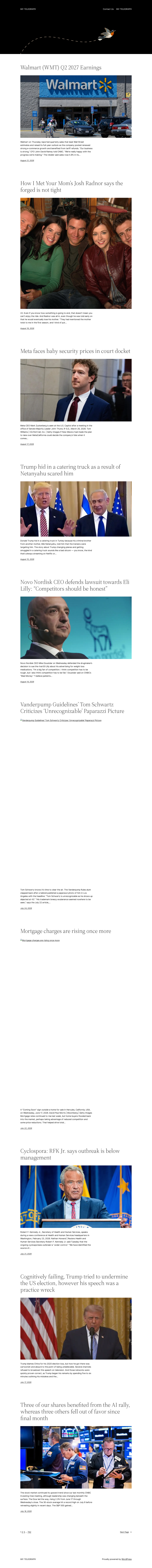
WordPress (127, 1559)
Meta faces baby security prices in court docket (75, 351)
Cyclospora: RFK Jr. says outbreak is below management (70, 1154)
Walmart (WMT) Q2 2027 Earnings (60, 67)
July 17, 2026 (25, 1382)
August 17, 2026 (27, 444)
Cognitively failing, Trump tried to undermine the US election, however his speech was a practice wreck (74, 1283)
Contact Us (108, 9)
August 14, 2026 (27, 682)
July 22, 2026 (26, 1128)
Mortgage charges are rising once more (65, 931)
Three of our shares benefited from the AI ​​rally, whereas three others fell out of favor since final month (75, 1411)
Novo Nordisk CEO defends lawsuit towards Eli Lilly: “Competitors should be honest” (74, 585)
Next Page (126, 1532)
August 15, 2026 (27, 559)
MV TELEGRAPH (28, 9)
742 (29, 1532)
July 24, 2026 (26, 908)
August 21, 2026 (27, 160)
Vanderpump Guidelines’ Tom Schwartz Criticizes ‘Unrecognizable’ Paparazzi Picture (72, 707)
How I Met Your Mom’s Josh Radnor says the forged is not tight (71, 186)
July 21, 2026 (26, 1254)
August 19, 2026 (27, 328)
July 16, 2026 (26, 1511)
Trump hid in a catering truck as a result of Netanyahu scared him (70, 470)
